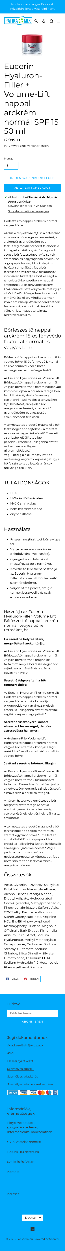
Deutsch (31, 1217)
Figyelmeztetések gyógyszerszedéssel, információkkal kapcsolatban (29, 1127)
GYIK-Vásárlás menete (24, 1142)
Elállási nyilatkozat (20, 1061)
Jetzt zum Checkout (32, 187)
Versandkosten (38, 145)
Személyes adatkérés (22, 1076)
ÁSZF (11, 1053)
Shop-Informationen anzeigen (28, 211)
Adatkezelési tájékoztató (25, 1045)
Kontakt (13, 1172)
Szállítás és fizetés (20, 1162)
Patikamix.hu (24, 1239)
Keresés (13, 1194)
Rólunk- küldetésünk (23, 1152)
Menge (8, 158)
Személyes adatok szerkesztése (30, 1084)
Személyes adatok (20, 1068)
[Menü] (59, 21)
